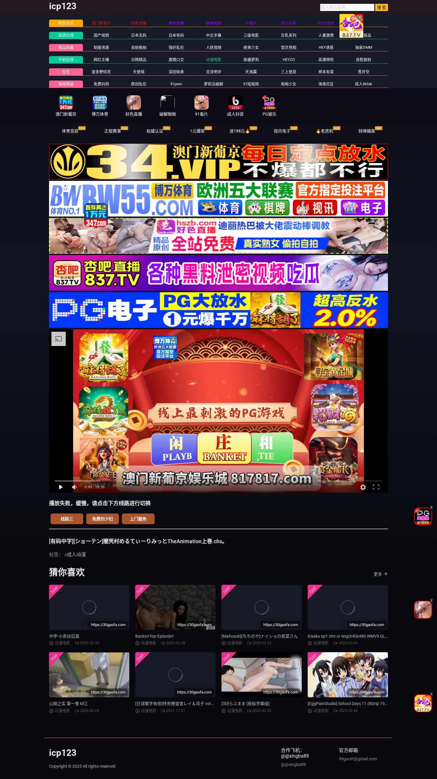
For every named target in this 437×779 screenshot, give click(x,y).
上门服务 (138, 518)
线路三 (67, 518)
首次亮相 (288, 47)
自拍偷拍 (139, 47)
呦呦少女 (288, 84)
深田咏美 (176, 71)
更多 (378, 574)
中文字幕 (213, 35)
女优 (66, 71)
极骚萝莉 (251, 59)
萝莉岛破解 (213, 84)
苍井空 (364, 71)
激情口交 (176, 59)
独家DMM (363, 47)
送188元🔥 (239, 131)
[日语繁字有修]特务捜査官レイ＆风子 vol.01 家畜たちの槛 (188, 703)
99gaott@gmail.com (358, 758)
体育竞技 (70, 131)
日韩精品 (139, 59)
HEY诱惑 (326, 47)
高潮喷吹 (326, 59)
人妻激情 (326, 35)
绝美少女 (251, 47)
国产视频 (101, 35)
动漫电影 (213, 59)
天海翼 (251, 71)
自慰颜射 (363, 59)
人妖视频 (213, 47)
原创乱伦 (139, 84)
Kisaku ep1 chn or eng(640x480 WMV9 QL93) (350, 636)
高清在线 (66, 35)
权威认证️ (155, 131)
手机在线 (66, 59)
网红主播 (101, 59)
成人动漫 (76, 554)
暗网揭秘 (66, 84)
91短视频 (251, 84)
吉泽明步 (213, 71)
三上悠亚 (288, 71)
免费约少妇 (102, 518)
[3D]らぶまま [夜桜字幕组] (245, 703)
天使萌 (138, 71)
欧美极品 (363, 35)
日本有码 (176, 35)
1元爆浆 (197, 131)
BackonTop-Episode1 (154, 636)
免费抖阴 (101, 84)
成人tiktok (363, 84)
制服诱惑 (101, 47)
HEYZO (289, 59)
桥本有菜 (326, 71)
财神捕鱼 (367, 131)
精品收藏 (66, 47)
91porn (176, 84)
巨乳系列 (288, 35)
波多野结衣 (101, 71)
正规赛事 (112, 131)
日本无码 (139, 35)
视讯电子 (282, 131)
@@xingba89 (293, 764)
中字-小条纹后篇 (64, 636)
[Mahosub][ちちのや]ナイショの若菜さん (259, 636)
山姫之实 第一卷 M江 (68, 703)
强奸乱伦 (176, 47)
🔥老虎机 (324, 131)
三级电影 (251, 35)
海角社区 (326, 84)
